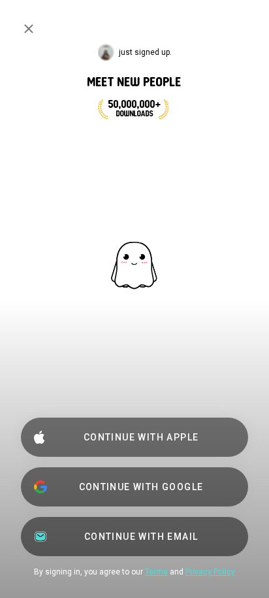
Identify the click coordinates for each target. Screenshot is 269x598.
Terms (156, 571)
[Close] (29, 29)
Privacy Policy (210, 571)
